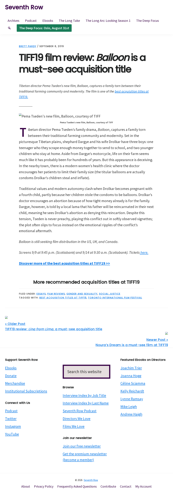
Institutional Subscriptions (26, 391)
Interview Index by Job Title (84, 395)
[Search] (9, 28)
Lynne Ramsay (131, 398)
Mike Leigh (128, 406)
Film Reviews (56, 293)
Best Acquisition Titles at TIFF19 (62, 297)
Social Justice (109, 293)
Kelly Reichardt (132, 391)
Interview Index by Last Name (86, 403)
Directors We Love (76, 418)
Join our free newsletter (82, 446)
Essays (41, 293)
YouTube (12, 434)
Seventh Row (24, 7)
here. (144, 252)
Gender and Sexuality (81, 293)
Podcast (11, 410)
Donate (11, 375)
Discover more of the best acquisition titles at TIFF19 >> (64, 263)
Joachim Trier (131, 368)
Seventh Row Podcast (79, 410)
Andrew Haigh (131, 414)
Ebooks (11, 368)
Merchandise (15, 383)
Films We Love (73, 426)
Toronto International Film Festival (115, 297)
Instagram (13, 426)
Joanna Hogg (130, 375)
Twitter (11, 418)
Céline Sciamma (132, 383)
